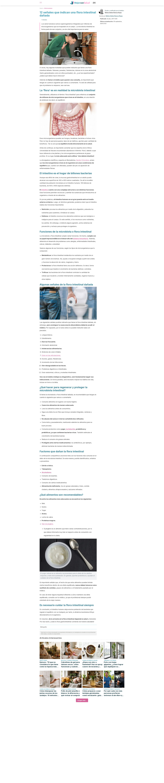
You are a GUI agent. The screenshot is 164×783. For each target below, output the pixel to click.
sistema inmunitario (80, 239)
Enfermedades (48, 8)
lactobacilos (70, 429)
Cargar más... (82, 700)
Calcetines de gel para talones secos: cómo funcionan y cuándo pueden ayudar (70, 664)
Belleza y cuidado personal (69, 660)
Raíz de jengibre (47, 524)
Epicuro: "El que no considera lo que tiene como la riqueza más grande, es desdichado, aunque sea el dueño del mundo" (50, 664)
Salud (41, 8)
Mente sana (43, 660)
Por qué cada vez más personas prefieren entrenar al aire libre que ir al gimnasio (114, 693)
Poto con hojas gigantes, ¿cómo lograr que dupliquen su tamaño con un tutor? (113, 664)
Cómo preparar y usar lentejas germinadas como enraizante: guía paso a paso (91, 693)
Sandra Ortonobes (82, 160)
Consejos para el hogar (89, 660)
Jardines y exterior (110, 660)
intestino (44, 190)
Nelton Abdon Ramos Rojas (113, 12)
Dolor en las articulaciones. (51, 355)
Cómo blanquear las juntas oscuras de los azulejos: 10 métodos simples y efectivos (48, 693)
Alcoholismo (46, 472)
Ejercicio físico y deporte (112, 689)
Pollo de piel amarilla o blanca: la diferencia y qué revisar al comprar (70, 693)
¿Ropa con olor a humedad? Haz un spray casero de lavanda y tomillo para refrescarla (92, 664)
